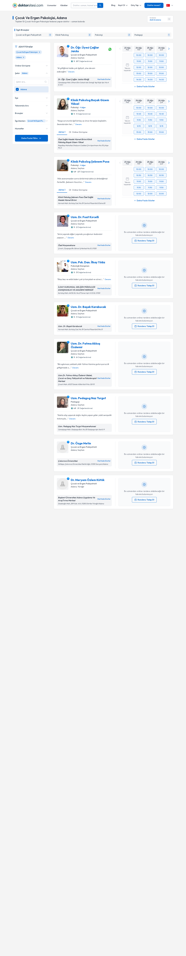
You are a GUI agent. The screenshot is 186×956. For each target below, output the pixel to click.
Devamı (71, 72)
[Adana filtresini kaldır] (24, 57)
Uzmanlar (51, 5)
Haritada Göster (104, 79)
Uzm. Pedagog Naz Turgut (88, 398)
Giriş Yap (135, 5)
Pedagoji (75, 401)
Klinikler (64, 5)
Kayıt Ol (121, 5)
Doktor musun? (154, 5)
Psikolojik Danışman (80, 266)
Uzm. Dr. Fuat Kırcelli (85, 217)
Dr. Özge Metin (81, 443)
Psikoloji (74, 107)
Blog (113, 5)
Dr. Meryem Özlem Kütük (87, 480)
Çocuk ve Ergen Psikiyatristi (84, 54)
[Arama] (100, 5)
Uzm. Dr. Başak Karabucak (88, 307)
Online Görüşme (79, 132)
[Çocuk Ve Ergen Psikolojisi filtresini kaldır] (40, 52)
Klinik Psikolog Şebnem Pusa (90, 161)
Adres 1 (62, 132)
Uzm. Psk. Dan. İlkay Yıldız (88, 262)
